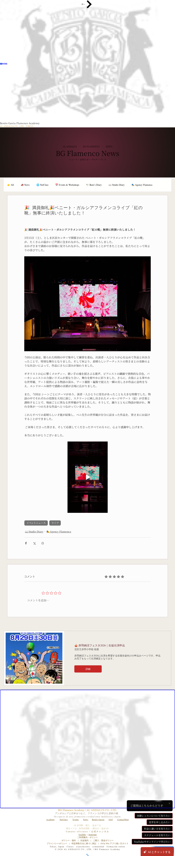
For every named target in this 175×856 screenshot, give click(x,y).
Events (76, 819)
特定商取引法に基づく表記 (84, 843)
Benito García (98, 819)
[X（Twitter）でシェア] (34, 543)
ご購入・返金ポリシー (102, 840)
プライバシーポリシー (57, 843)
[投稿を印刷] (42, 543)
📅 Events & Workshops (67, 184)
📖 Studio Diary (117, 184)
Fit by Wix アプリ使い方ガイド (114, 843)
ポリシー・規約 (69, 840)
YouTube (82, 834)
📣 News (25, 184)
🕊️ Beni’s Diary (94, 184)
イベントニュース (36, 523)
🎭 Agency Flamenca (141, 184)
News (85, 819)
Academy (50, 819)
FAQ (111, 819)
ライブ (55, 523)
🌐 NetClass (42, 184)
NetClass (64, 819)
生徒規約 (84, 840)
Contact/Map (123, 819)
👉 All (10, 184)
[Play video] (87, 477)
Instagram (93, 834)
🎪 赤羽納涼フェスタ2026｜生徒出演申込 (99, 645)
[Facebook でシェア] (26, 543)
